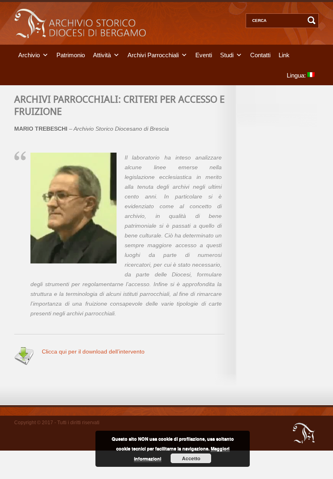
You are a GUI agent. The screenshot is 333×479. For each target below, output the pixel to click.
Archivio (29, 54)
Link (284, 54)
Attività (102, 54)
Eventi (203, 54)
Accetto (191, 458)
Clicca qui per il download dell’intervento (93, 351)
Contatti (260, 54)
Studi (227, 54)
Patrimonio (70, 54)
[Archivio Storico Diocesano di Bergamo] (80, 42)
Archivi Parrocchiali (153, 54)
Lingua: (297, 74)
